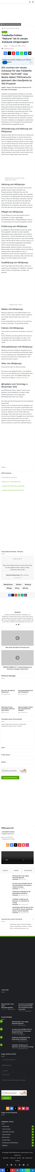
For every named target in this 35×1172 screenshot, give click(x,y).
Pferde (17, 28)
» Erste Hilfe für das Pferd (9, 477)
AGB (23, 1158)
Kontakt (19, 1158)
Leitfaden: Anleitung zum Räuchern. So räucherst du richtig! (20, 901)
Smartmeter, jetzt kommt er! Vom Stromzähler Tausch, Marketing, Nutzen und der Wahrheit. (22, 909)
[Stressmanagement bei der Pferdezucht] (26, 684)
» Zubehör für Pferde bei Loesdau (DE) (12, 486)
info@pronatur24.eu (22, 377)
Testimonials (5, 1126)
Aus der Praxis (6, 1140)
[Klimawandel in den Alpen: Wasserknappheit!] (6, 878)
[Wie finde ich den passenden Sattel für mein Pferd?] (9, 701)
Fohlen (19, 584)
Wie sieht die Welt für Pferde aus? (8, 691)
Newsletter (6, 1158)
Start (4, 28)
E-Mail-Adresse (6, 754)
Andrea (5, 46)
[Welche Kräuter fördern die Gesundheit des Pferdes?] (26, 701)
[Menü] (33, 2)
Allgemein (5, 1145)
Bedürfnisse (9, 584)
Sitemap (17, 1160)
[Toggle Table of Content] (30, 62)
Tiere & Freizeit (11, 28)
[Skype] (17, 53)
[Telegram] (25, 53)
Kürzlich (5, 870)
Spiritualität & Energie (8, 1132)
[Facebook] (5, 53)
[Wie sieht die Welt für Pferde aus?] (9, 684)
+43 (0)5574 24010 (7, 832)
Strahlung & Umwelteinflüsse (10, 1142)
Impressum (13, 1158)
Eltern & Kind (5, 1137)
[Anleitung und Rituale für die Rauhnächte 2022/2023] (6, 894)
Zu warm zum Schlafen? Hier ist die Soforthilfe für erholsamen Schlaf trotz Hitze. (22, 885)
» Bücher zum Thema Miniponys (11, 481)
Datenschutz (29, 1158)
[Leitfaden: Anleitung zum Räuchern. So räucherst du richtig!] (6, 901)
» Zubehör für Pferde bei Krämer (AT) (12, 490)
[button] (4, 62)
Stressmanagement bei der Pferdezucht (25, 691)
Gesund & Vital (6, 1134)
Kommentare (28, 870)
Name (3, 747)
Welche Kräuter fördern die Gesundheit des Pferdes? (25, 708)
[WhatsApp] (21, 53)
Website (3, 762)
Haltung (28, 584)
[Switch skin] (30, 2)
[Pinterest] (13, 53)
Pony (17, 588)
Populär (16, 870)
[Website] (16, 625)
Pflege (9, 588)
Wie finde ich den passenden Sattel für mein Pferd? (8, 708)
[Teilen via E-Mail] (29, 53)
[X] (9, 53)
